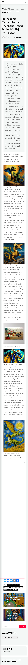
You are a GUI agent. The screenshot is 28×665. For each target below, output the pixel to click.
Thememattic (14, 661)
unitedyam (8, 37)
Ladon (9, 589)
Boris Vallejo (10, 584)
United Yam (7, 649)
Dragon (17, 584)
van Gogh (15, 589)
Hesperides (6, 587)
